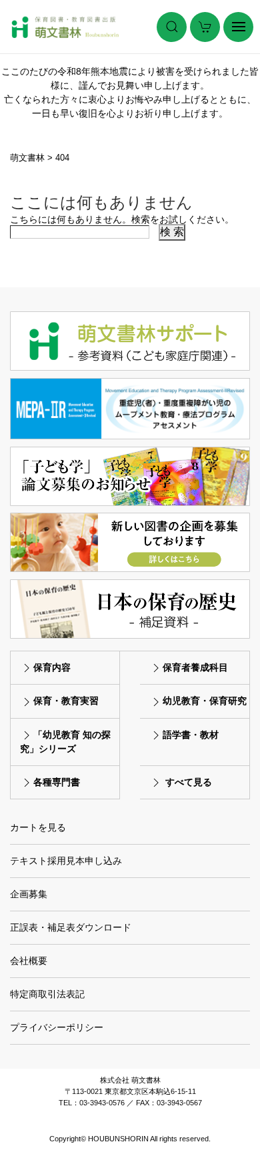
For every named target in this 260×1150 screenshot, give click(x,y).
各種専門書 (56, 782)
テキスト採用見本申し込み (66, 860)
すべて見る (188, 782)
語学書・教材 (191, 734)
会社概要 (28, 960)
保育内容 (52, 667)
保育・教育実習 (66, 700)
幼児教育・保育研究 (205, 700)
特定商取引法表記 (47, 994)
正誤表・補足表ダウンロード (70, 927)
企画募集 (28, 894)
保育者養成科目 (195, 667)
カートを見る (38, 827)
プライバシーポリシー (56, 1027)
